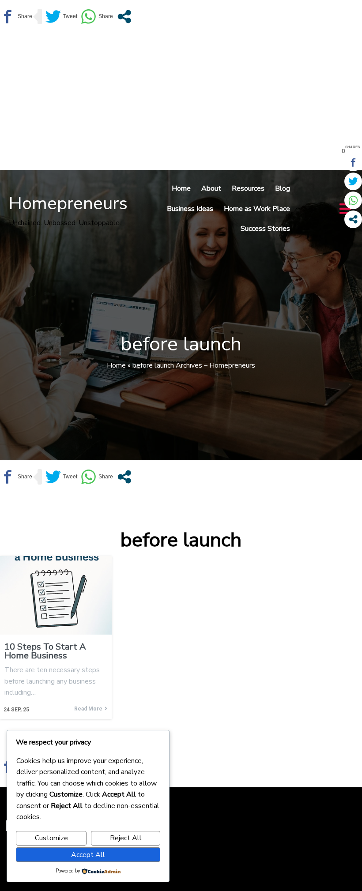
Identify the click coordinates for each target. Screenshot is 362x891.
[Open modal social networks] (124, 16)
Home (116, 365)
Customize (51, 838)
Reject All (126, 838)
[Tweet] (61, 16)
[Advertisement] (181, 99)
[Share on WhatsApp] (97, 16)
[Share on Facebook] (16, 16)
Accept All (88, 855)
